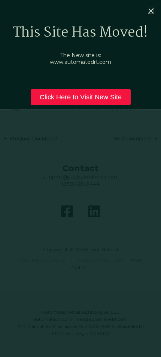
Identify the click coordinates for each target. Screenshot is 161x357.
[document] (80, 178)
